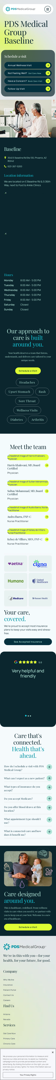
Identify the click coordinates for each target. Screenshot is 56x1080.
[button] (47, 9)
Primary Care (9, 1038)
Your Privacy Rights (28, 1075)
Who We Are (8, 979)
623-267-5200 (15, 166)
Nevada (6, 1019)
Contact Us (8, 995)
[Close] (53, 1052)
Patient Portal (9, 990)
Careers (6, 1000)
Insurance (8, 985)
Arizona (6, 1014)
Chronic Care (9, 1043)
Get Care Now (9, 1033)
